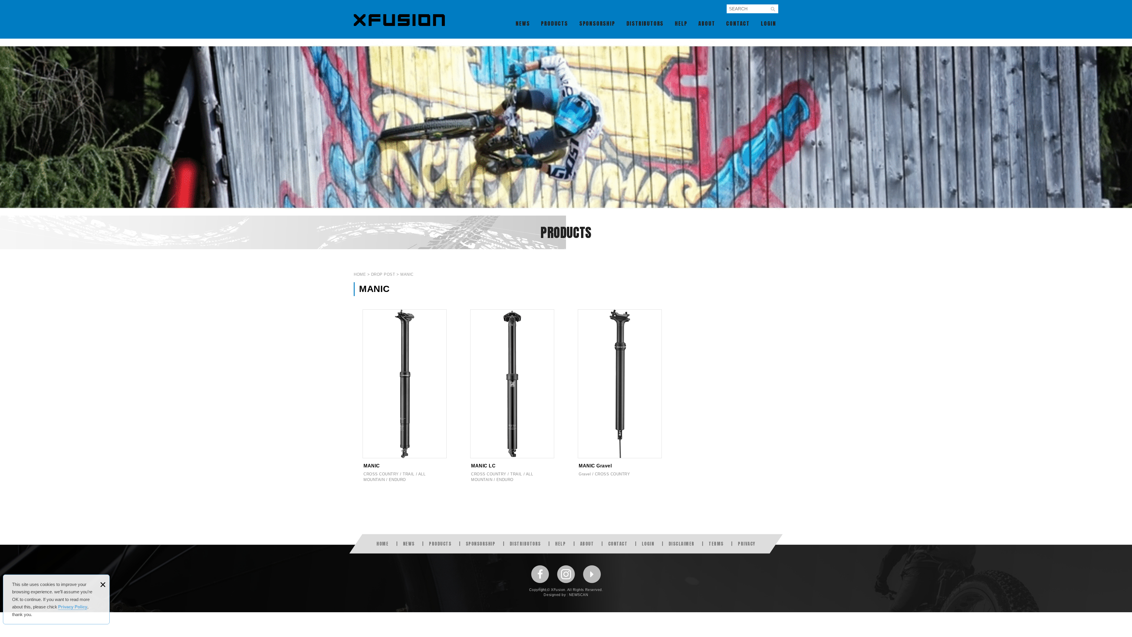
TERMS (716, 543)
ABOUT (706, 23)
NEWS (523, 23)
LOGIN (768, 23)
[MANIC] (405, 398)
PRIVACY (747, 543)
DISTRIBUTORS (645, 23)
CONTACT (738, 23)
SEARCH (773, 9)
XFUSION (399, 20)
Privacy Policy (72, 606)
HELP (681, 23)
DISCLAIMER (682, 543)
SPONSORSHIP (597, 23)
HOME (382, 543)
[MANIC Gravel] (620, 398)
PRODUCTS (554, 23)
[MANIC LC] (512, 398)
